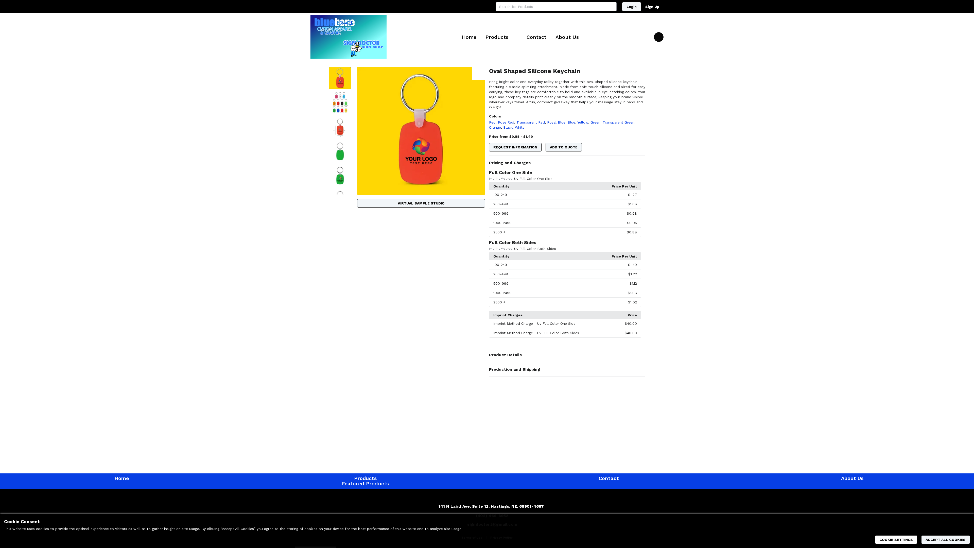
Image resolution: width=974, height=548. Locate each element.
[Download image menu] (478, 73)
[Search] (612, 6)
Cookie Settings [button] (896, 540)
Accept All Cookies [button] (946, 540)
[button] (567, 163)
